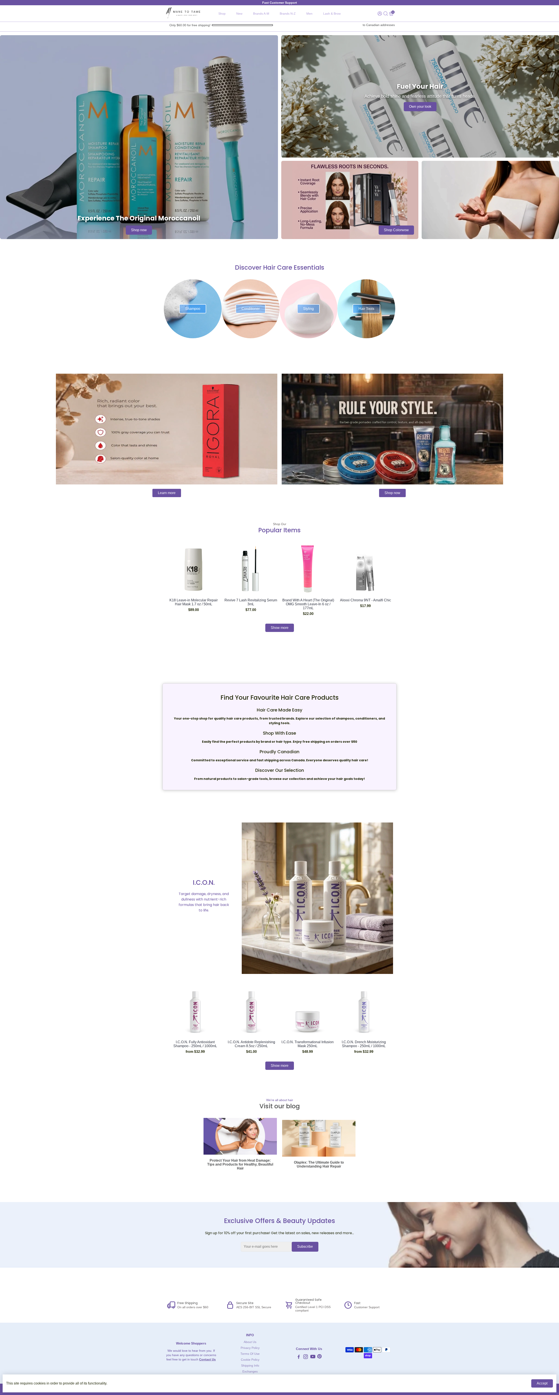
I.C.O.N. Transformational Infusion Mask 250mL (307, 1044)
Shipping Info (250, 1365)
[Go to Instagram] (305, 1357)
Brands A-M (261, 13)
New (239, 13)
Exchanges (250, 1371)
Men (309, 13)
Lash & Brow (332, 13)
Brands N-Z (288, 13)
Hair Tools (366, 309)
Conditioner (251, 309)
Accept (542, 1383)
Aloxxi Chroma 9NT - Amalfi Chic (365, 600)
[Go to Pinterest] (319, 1357)
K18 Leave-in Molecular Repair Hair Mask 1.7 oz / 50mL (193, 602)
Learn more (167, 493)
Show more (279, 628)
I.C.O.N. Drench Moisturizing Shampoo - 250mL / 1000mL (364, 1044)
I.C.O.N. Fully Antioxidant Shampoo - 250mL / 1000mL (195, 1044)
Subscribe (305, 1246)
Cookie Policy (250, 1359)
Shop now (139, 230)
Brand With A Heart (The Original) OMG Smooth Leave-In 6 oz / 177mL (308, 604)
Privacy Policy (250, 1348)
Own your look (420, 106)
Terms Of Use (250, 1353)
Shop (222, 13)
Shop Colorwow (396, 230)
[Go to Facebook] (298, 1357)
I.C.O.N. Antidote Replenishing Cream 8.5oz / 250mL (251, 1044)
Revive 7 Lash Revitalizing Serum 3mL (250, 602)
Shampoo (192, 309)
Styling (308, 309)
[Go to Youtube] (313, 1357)
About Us (250, 1342)
